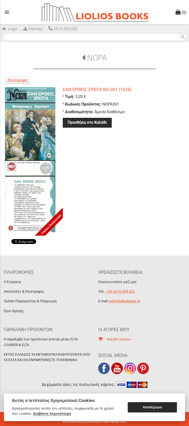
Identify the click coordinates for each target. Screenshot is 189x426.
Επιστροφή (17, 80)
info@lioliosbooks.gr (124, 301)
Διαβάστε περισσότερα (52, 413)
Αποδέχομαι (152, 407)
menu (7, 12)
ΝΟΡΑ (97, 57)
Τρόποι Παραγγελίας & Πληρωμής (30, 301)
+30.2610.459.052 (120, 291)
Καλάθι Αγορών (116, 339)
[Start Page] (94, 12)
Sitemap (35, 29)
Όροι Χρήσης (14, 311)
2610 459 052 (65, 29)
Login (11, 29)
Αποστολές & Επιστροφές (24, 291)
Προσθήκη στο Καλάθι (87, 122)
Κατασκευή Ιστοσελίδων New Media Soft (94, 422)
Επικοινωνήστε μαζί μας (117, 282)
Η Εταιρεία (12, 282)
